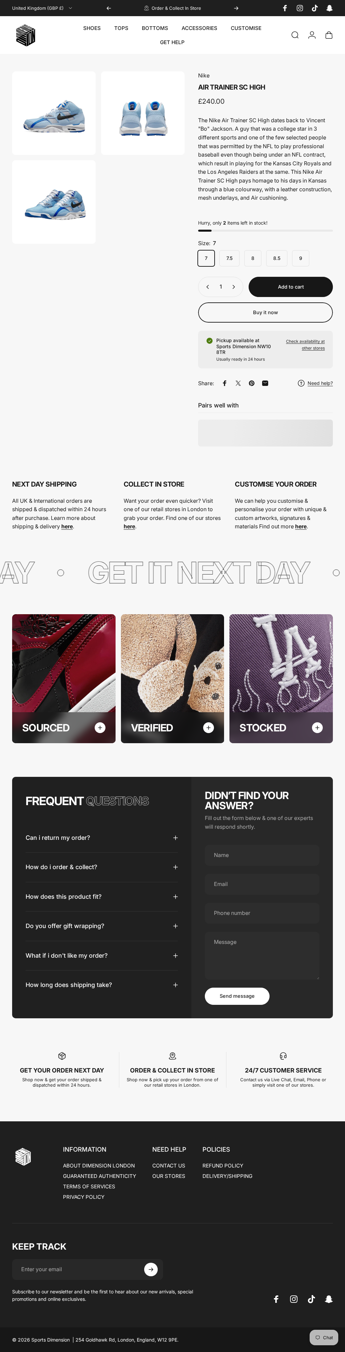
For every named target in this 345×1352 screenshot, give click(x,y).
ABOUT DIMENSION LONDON (99, 1165)
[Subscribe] (151, 1269)
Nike (204, 75)
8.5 (276, 258)
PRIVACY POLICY (83, 1197)
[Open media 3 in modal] (54, 202)
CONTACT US (168, 1165)
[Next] (236, 8)
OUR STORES (168, 1176)
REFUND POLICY (222, 1165)
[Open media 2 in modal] (143, 113)
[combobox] (42, 8)
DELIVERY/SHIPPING (227, 1176)
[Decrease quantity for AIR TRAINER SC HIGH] (206, 287)
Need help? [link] (320, 383)
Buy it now (265, 312)
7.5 (229, 258)
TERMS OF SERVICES (89, 1186)
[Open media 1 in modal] (54, 113)
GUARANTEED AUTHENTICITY (99, 1176)
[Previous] (108, 8)
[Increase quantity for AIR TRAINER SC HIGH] (235, 287)
